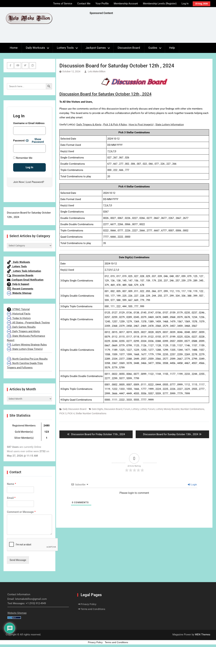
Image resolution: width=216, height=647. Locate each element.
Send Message (18, 560)
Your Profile (102, 3)
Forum (126, 409)
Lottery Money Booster (168, 409)
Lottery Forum (147, 409)
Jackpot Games (96, 47)
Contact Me (83, 3)
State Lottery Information (169, 124)
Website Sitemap (21, 293)
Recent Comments (22, 288)
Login (194, 484)
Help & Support (20, 284)
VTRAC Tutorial (20, 309)
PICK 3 (62, 413)
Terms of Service (62, 3)
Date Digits (97, 409)
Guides (152, 47)
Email (11, 498)
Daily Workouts (35, 47)
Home (14, 47)
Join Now (18, 182)
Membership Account (126, 3)
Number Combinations (192, 409)
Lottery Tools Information (26, 271)
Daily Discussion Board (74, 409)
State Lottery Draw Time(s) (27, 349)
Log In (185, 3)
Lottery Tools (65, 47)
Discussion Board (129, 47)
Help (172, 47)
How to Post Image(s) (141, 124)
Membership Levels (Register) (160, 3)
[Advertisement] (151, 29)
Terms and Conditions (93, 609)
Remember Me (23, 157)
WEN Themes (202, 634)
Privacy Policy (88, 604)
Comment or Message (21, 512)
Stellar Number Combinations (91, 413)
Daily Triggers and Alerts (25, 331)
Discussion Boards (22, 275)
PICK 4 (71, 413)
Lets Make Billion (96, 71)
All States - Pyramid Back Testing (30, 322)
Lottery (135, 409)
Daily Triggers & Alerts (88, 124)
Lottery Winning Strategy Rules (29, 344)
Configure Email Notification (26, 279)
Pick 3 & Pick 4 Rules (115, 124)
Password (18, 140)
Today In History (21, 318)
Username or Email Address (29, 123)
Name (11, 484)
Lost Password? (35, 182)
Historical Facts (20, 313)
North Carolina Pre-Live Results (29, 358)
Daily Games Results (23, 326)
